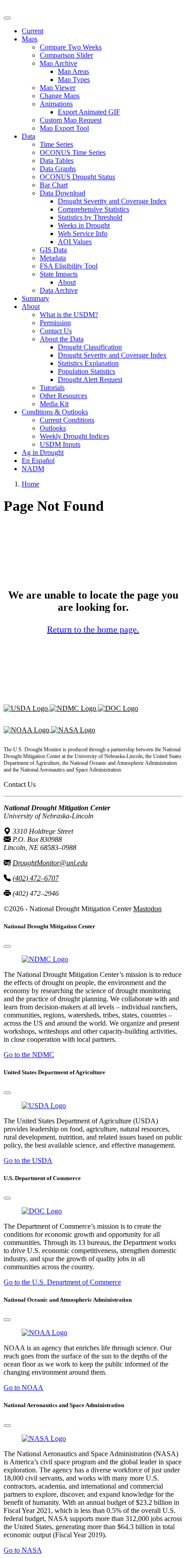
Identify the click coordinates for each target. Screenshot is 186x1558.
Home (30, 484)
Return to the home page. (93, 629)
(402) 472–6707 (36, 878)
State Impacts (59, 274)
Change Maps (59, 96)
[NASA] (73, 729)
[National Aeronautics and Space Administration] (44, 1438)
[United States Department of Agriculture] (27, 708)
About (67, 282)
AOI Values (75, 241)
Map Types (74, 79)
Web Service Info (82, 233)
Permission (55, 323)
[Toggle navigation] (7, 18)
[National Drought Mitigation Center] (74, 708)
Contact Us (56, 331)
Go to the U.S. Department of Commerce (62, 1282)
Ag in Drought (43, 452)
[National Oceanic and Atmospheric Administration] (27, 729)
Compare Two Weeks (71, 47)
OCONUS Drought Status (77, 177)
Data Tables (57, 160)
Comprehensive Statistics (93, 209)
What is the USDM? (69, 314)
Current (32, 31)
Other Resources (63, 396)
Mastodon (147, 909)
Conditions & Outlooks (55, 412)
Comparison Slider (66, 55)
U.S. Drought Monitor (35, 7)
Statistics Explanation (88, 363)
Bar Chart (54, 185)
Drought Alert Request (90, 379)
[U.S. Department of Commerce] (42, 1211)
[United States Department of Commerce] (118, 708)
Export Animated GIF (89, 112)
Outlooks (53, 428)
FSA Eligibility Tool (69, 266)
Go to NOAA (23, 1387)
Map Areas (73, 71)
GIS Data (53, 250)
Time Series (56, 144)
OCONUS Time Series (73, 152)
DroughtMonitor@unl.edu (50, 863)
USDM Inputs (60, 444)
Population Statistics (86, 371)
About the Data (62, 339)
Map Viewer (57, 87)
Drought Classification (90, 347)
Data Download (62, 193)
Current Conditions (67, 420)
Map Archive (58, 63)
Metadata (53, 258)
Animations (56, 104)
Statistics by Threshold (90, 217)
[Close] (7, 946)
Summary (35, 298)
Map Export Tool (64, 128)
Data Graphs (58, 169)
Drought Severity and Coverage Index (112, 201)
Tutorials (52, 387)
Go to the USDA (28, 1160)
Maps (29, 39)
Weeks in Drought (84, 225)
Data (28, 136)
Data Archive (59, 290)
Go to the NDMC (29, 1054)
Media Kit (54, 404)
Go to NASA (23, 1550)
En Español (38, 460)
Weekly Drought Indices (74, 436)
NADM (33, 468)
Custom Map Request (71, 120)
